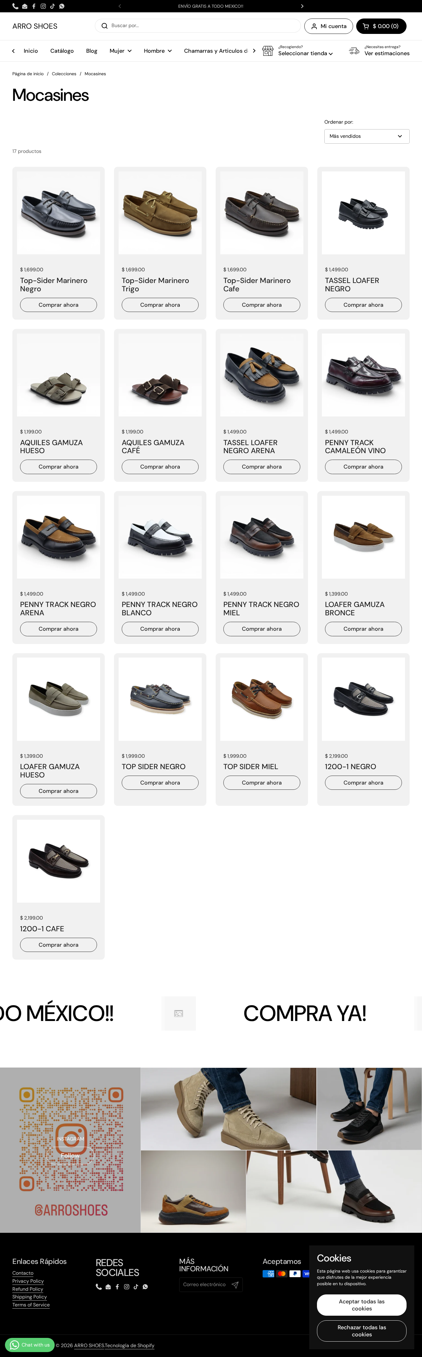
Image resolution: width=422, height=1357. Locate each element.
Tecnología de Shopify (129, 1345)
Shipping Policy (29, 1296)
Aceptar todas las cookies (362, 1305)
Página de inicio (28, 73)
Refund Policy (27, 1289)
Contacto (22, 1273)
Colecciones (64, 73)
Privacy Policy (28, 1281)
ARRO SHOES (34, 26)
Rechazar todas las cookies (362, 1331)
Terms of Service (31, 1305)
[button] (381, 26)
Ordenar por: (338, 122)
